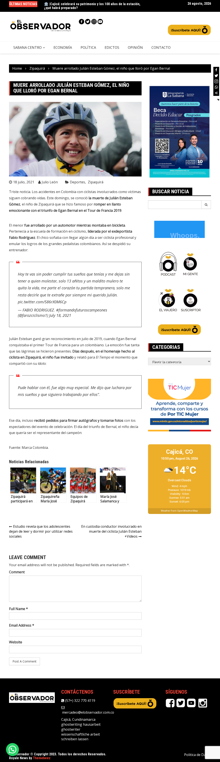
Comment (17, 572)
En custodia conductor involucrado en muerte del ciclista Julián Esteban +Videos (111, 531)
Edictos (112, 47)
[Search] (206, 204)
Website (15, 642)
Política (88, 47)
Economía (62, 47)
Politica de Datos (197, 754)
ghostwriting (71, 724)
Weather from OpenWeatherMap (179, 510)
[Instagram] (94, 21)
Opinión (135, 47)
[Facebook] (81, 21)
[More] (216, 93)
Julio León (50, 182)
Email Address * (21, 625)
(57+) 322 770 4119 (79, 700)
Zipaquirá (95, 182)
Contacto (161, 47)
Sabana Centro (27, 47)
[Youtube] (100, 21)
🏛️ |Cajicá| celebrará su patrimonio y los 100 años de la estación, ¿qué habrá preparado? (92, 6)
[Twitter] (87, 21)
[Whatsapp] (216, 87)
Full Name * (18, 608)
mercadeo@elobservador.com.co (87, 712)
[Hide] (218, 99)
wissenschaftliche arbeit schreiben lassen (80, 737)
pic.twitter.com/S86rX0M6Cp (42, 301)
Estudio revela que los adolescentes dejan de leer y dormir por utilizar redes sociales (41, 531)
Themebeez (41, 758)
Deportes (77, 182)
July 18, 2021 (60, 315)
